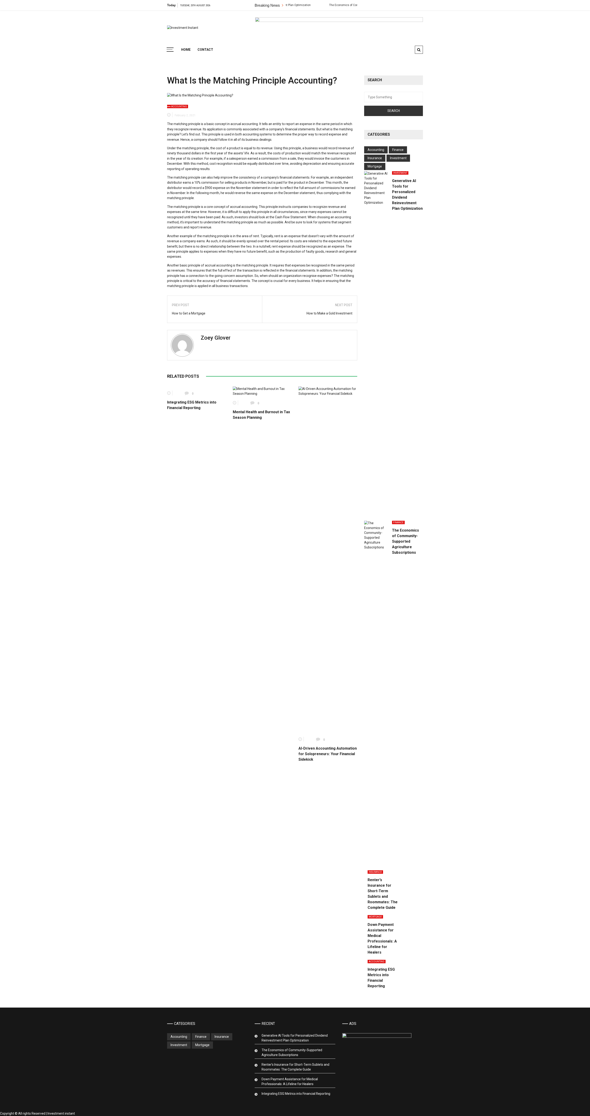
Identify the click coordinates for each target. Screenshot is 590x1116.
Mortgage (375, 166)
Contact (205, 49)
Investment (398, 158)
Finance (398, 150)
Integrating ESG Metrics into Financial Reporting (296, 1093)
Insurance (375, 158)
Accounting (179, 106)
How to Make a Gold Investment (329, 313)
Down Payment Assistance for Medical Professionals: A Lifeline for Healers (290, 1081)
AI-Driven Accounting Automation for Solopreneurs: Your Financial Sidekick (327, 754)
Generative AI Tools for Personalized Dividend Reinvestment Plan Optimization (295, 1038)
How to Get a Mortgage (188, 313)
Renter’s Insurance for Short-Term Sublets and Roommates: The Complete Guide (295, 1067)
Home (186, 49)
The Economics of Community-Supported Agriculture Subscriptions (343, 5)
